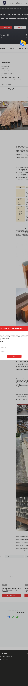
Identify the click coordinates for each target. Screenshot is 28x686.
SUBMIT (14, 356)
